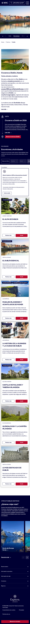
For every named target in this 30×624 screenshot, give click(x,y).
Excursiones (16, 36)
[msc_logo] (4, 3)
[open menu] (27, 3)
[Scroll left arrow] (2, 36)
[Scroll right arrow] (27, 36)
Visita (9, 36)
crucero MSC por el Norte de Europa (12, 89)
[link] (4, 550)
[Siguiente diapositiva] (27, 557)
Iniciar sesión (7, 193)
